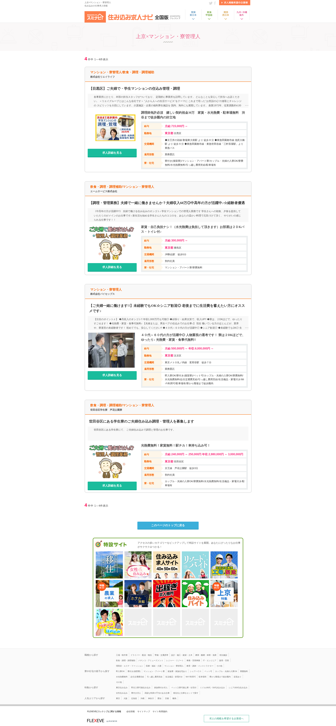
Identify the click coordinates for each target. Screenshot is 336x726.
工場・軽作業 (122, 655)
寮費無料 (244, 671)
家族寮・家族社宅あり (177, 671)
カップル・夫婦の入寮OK (226, 671)
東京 (118, 698)
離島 (174, 698)
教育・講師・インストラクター (200, 666)
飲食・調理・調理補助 (125, 660)
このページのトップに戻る (168, 525)
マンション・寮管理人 (174, 666)
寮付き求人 (136, 693)
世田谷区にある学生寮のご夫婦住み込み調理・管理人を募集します (141, 421)
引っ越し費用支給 (154, 677)
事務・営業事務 (193, 660)
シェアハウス (195, 671)
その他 (219, 666)
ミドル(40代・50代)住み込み (212, 687)
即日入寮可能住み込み (140, 687)
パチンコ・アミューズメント (150, 660)
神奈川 (151, 698)
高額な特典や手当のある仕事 (157, 693)
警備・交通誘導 (161, 655)
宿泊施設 (223, 655)
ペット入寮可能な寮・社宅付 (183, 687)
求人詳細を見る (112, 152)
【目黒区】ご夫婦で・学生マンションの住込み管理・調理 (134, 88)
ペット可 (208, 671)
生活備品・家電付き (174, 677)
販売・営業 (224, 660)
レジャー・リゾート (175, 660)
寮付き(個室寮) (134, 671)
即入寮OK (120, 671)
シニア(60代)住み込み (238, 687)
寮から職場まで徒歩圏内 (220, 677)
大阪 (125, 698)
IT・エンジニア (209, 660)
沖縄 (142, 698)
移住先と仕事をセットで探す (185, 693)
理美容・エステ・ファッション (129, 666)
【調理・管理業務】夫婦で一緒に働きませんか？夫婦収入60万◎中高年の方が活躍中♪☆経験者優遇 (167, 203)
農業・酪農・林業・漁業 (205, 655)
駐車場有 (202, 677)
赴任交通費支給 (137, 677)
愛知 (159, 698)
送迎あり (237, 677)
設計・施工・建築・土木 (181, 655)
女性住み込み (122, 693)
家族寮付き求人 (161, 687)
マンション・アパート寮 (154, 671)
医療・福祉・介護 (153, 666)
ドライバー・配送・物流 (141, 655)
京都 (167, 698)
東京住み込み (122, 687)
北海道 (134, 698)
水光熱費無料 (122, 677)
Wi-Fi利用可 (191, 677)
